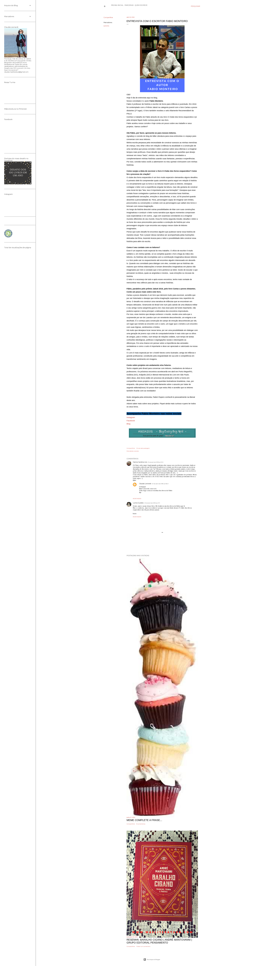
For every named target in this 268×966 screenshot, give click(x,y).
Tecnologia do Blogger (153, 959)
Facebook (131, 421)
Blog (128, 424)
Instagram (131, 417)
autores (106, 26)
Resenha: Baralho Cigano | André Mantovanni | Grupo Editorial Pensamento (159, 941)
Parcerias (129, 5)
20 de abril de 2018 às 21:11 (152, 503)
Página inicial (117, 5)
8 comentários (141, 824)
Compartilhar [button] (108, 17)
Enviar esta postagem (143, 448)
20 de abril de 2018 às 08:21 (160, 483)
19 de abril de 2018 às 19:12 (155, 462)
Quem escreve (141, 5)
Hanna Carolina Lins (140, 462)
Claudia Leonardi (145, 484)
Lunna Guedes (138, 503)
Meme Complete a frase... (144, 820)
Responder (137, 498)
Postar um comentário (143, 946)
